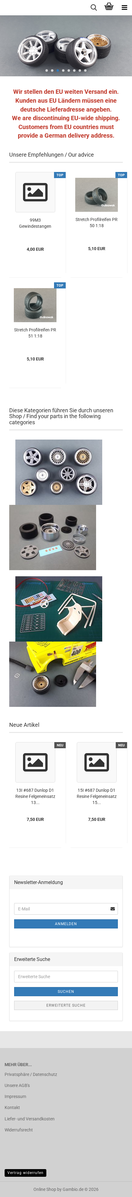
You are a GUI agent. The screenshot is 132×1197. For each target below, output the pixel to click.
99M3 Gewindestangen (35, 223)
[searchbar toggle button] (93, 7)
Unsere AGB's (17, 1085)
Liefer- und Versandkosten (30, 1118)
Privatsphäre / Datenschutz (31, 1074)
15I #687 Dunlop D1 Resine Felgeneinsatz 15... (97, 796)
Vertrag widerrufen (25, 1173)
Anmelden (66, 924)
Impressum (15, 1096)
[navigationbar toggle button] (124, 7)
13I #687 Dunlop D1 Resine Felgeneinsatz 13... (35, 796)
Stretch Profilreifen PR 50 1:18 (97, 222)
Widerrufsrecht (19, 1129)
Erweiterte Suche (66, 1005)
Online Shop (44, 1189)
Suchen (66, 991)
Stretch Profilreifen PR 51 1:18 (35, 332)
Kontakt (12, 1107)
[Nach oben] (115, 1187)
